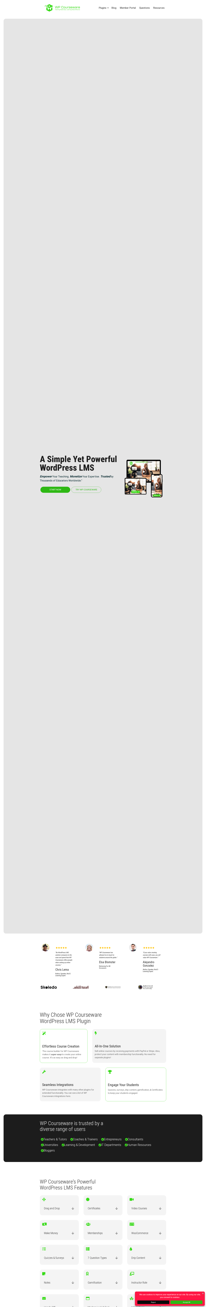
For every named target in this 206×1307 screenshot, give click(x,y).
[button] (108, 7)
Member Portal (128, 7)
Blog (113, 7)
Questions (144, 7)
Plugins (102, 7)
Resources (159, 7)
